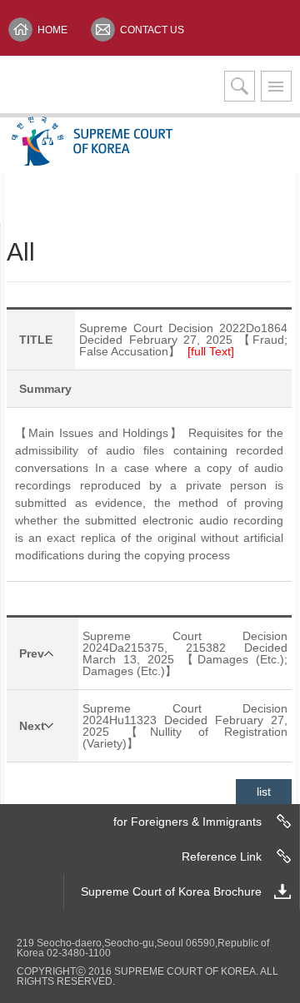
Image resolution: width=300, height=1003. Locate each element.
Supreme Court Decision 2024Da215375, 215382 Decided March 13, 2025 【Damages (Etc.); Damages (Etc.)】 (185, 653)
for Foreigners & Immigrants (187, 821)
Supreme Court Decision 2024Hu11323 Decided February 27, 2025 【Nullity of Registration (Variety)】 (185, 726)
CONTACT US (152, 30)
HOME (53, 30)
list (264, 791)
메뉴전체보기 (276, 86)
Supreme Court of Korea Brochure (171, 891)
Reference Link (222, 856)
